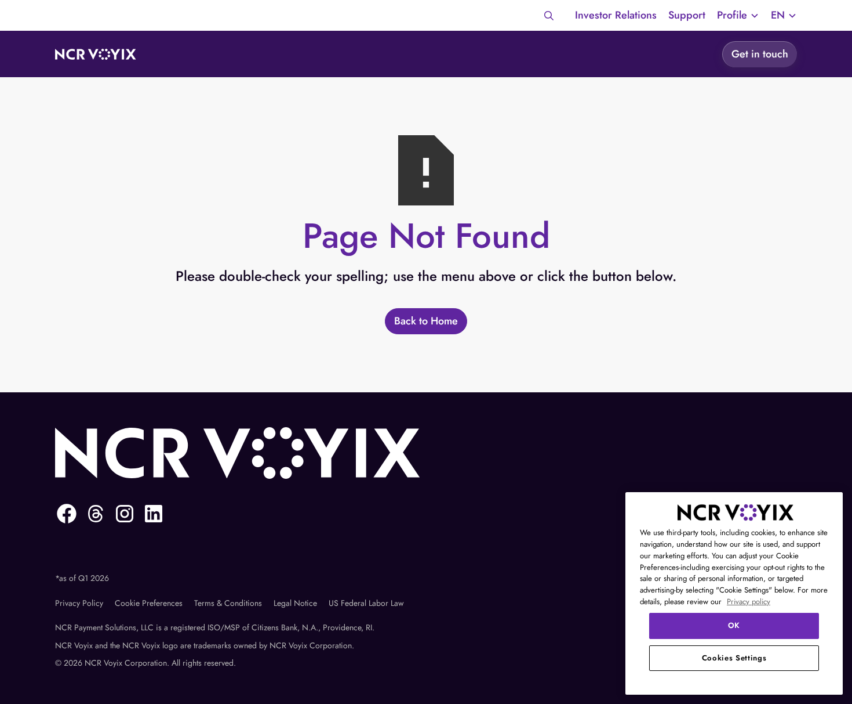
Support (686, 15)
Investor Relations (616, 15)
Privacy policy (748, 601)
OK (734, 625)
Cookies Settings (734, 657)
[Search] (548, 15)
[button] (738, 15)
